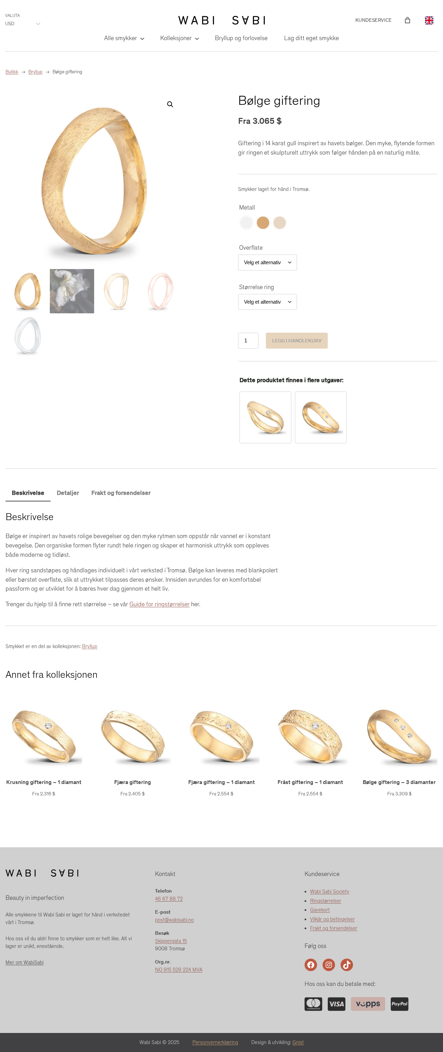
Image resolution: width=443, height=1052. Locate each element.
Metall (247, 207)
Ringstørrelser (325, 901)
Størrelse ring (256, 287)
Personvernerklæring (215, 1042)
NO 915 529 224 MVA (178, 970)
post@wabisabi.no (174, 920)
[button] (170, 104)
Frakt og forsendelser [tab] (121, 493)
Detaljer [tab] (68, 493)
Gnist (298, 1042)
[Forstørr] (313, 1006)
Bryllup (89, 646)
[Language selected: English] (429, 20)
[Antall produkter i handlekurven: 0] (407, 20)
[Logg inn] (397, 20)
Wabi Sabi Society (329, 891)
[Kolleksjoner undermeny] (196, 38)
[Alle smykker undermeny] (142, 38)
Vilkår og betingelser (332, 919)
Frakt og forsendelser (333, 928)
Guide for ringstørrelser (159, 604)
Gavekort (320, 910)
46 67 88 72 (169, 899)
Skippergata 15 (171, 941)
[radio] (246, 223)
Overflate (251, 247)
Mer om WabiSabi (25, 962)
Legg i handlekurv (297, 341)
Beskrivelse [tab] (28, 493)
